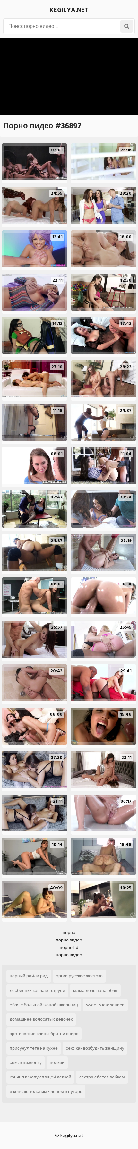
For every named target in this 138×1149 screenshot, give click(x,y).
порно (69, 932)
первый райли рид (29, 976)
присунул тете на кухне (34, 1048)
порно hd (69, 947)
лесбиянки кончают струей (37, 990)
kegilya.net (69, 10)
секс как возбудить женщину (95, 1048)
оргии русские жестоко (79, 976)
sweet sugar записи (105, 1005)
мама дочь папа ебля (95, 990)
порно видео (69, 940)
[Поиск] (126, 26)
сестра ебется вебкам (102, 1077)
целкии (57, 1062)
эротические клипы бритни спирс (44, 1033)
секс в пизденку (26, 1062)
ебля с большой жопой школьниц (44, 1005)
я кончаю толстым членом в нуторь (46, 1091)
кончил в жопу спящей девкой (40, 1077)
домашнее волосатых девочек (41, 1019)
